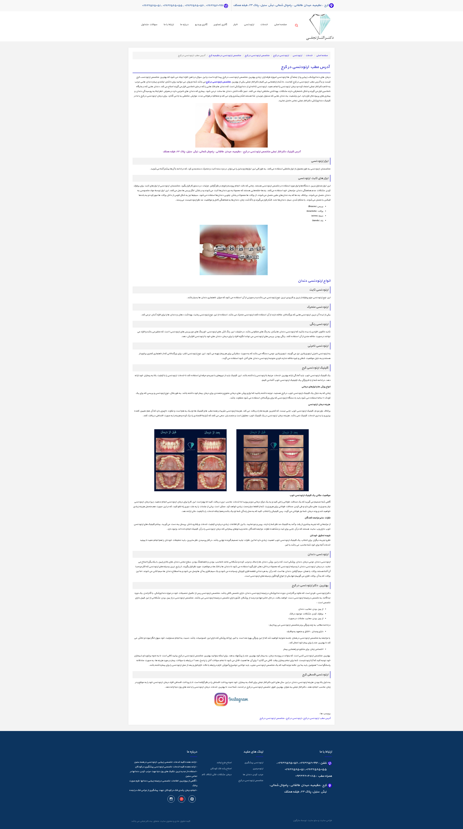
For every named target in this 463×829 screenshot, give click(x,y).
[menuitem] (277, 25)
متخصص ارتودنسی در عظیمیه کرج (225, 55)
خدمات (264, 24)
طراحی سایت (325, 820)
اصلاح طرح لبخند (224, 762)
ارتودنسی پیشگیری (253, 762)
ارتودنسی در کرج (281, 55)
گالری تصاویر (220, 24)
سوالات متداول (149, 24)
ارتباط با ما (168, 24)
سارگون (297, 820)
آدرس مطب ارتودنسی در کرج (316, 718)
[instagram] (171, 800)
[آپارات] (192, 800)
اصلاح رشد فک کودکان (221, 768)
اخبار (235, 24)
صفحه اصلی (280, 24)
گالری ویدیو (201, 24)
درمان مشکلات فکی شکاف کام (217, 774)
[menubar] (211, 25)
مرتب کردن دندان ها (253, 774)
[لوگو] (313, 26)
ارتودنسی (249, 24)
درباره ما (184, 24)
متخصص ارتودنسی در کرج (257, 55)
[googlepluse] (181, 800)
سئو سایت (312, 820)
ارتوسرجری (258, 768)
